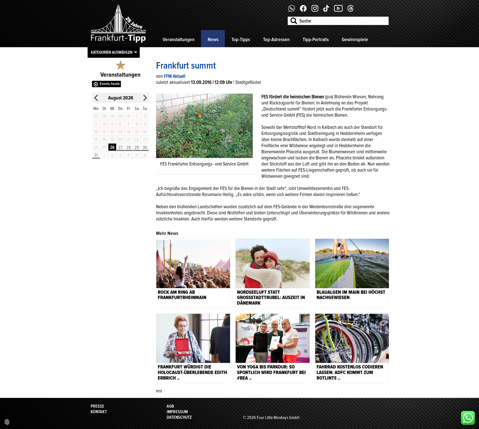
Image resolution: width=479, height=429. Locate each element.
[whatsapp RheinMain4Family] (468, 418)
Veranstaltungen (179, 39)
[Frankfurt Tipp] (118, 43)
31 (96, 155)
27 (120, 147)
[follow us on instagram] (317, 10)
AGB (170, 406)
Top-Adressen (276, 39)
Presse (97, 406)
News (213, 39)
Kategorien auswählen (112, 52)
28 (128, 147)
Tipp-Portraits (316, 39)
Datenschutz (179, 417)
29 (136, 147)
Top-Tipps (240, 39)
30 (145, 147)
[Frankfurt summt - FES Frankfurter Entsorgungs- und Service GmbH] (204, 125)
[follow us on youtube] (340, 10)
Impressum (177, 412)
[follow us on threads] (353, 10)
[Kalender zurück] (96, 98)
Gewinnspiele (355, 39)
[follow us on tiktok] (328, 10)
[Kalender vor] (145, 98)
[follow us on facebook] (293, 10)
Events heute (110, 83)
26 (112, 147)
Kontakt (99, 412)
